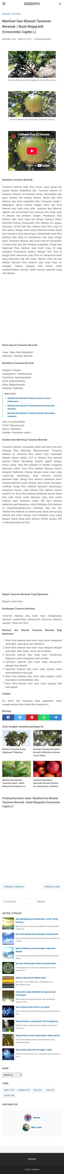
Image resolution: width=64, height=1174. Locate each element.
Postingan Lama (52, 886)
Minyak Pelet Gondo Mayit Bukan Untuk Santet (38, 1035)
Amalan (24, 1090)
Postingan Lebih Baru (14, 886)
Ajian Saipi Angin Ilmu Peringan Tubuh (34, 1050)
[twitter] (20, 717)
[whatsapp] (44, 717)
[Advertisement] (32, 309)
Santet (9, 1095)
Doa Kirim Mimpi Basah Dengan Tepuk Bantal (37, 934)
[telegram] (56, 717)
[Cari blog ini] (60, 4)
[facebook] (8, 717)
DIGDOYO (32, 4)
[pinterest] (32, 717)
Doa (38, 1090)
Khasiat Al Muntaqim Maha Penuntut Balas (36, 963)
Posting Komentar (42, 39)
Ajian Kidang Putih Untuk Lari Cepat (32, 1007)
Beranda (32, 1159)
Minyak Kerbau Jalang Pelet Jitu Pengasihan (37, 1021)
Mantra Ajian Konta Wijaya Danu (31, 977)
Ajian (9, 1090)
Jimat (50, 1090)
